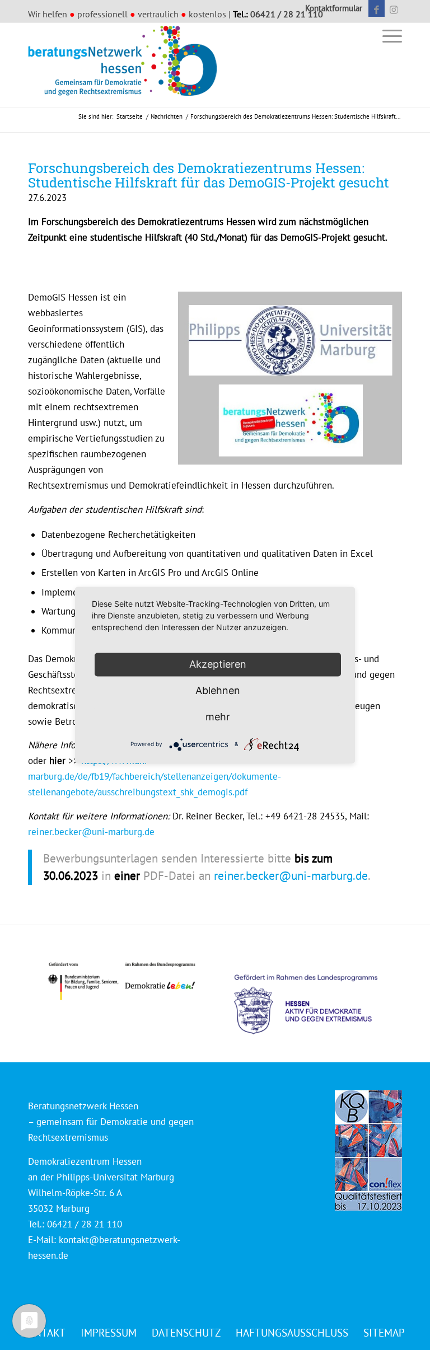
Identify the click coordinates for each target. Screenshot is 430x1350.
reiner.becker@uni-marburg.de (91, 832)
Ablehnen (217, 690)
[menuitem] (331, 8)
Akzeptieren (217, 664)
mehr (217, 717)
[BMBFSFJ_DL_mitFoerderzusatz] (121, 981)
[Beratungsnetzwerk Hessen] (126, 65)
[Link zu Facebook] (376, 8)
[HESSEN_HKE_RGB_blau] (318, 993)
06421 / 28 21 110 (286, 14)
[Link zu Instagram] (393, 8)
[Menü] (389, 35)
